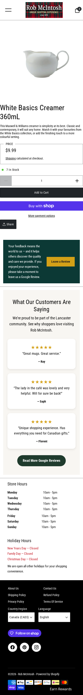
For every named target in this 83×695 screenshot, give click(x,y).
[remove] (6, 180)
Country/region (17, 609)
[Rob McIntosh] (44, 10)
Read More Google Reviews (41, 461)
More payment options (41, 215)
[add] (77, 180)
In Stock (12, 169)
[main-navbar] (8, 9)
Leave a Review (60, 261)
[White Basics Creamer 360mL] (41, 61)
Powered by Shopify (47, 674)
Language (44, 609)
